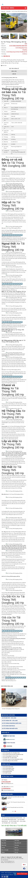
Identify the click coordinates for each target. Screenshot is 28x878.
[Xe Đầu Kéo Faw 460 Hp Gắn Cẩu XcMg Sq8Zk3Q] (4, 798)
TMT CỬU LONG (14, 736)
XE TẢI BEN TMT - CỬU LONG (9, 718)
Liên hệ (14, 73)
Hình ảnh (17, 849)
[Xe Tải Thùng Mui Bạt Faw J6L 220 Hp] (4, 808)
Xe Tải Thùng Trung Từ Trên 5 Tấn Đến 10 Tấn (17, 51)
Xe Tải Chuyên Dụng (7, 771)
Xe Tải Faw (14, 742)
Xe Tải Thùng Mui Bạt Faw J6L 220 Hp (15, 807)
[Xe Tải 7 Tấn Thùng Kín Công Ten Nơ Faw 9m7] (4, 803)
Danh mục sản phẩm (9, 715)
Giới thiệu (17, 840)
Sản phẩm (8, 11)
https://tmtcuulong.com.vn (11, 680)
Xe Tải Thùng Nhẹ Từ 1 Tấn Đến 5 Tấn (11, 752)
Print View (4, 65)
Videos (3, 852)
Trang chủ (3, 11)
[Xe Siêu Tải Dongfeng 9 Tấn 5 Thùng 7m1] (14, 697)
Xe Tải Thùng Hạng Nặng (8, 769)
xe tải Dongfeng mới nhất (12, 288)
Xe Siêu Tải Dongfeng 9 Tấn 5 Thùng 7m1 (11, 708)
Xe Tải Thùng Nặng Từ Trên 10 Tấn (10, 756)
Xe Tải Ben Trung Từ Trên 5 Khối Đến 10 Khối (13, 759)
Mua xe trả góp (5, 849)
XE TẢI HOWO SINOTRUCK (8, 725)
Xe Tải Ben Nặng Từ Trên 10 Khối (10, 760)
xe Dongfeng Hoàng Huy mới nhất (14, 239)
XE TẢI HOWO (14, 739)
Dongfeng (25, 49)
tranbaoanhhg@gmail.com (8, 790)
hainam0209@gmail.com (8, 783)
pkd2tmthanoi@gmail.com (9, 679)
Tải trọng (17, 845)
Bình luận (14, 71)
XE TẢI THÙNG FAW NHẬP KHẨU (10, 728)
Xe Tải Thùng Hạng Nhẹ (8, 766)
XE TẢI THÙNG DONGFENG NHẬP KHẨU (18, 45)
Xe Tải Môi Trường (7, 772)
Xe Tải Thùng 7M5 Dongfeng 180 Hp (13, 228)
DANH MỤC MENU (8, 8)
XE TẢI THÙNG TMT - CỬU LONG (10, 720)
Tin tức (3, 847)
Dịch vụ (16, 847)
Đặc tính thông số (14, 68)
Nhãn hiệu (4, 845)
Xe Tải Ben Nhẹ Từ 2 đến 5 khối (10, 757)
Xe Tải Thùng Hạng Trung (21, 47)
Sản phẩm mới (18, 842)
